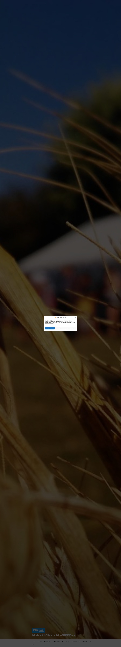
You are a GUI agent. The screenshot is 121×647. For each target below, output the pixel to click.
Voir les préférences (70, 328)
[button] (75, 317)
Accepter (50, 328)
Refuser (60, 328)
